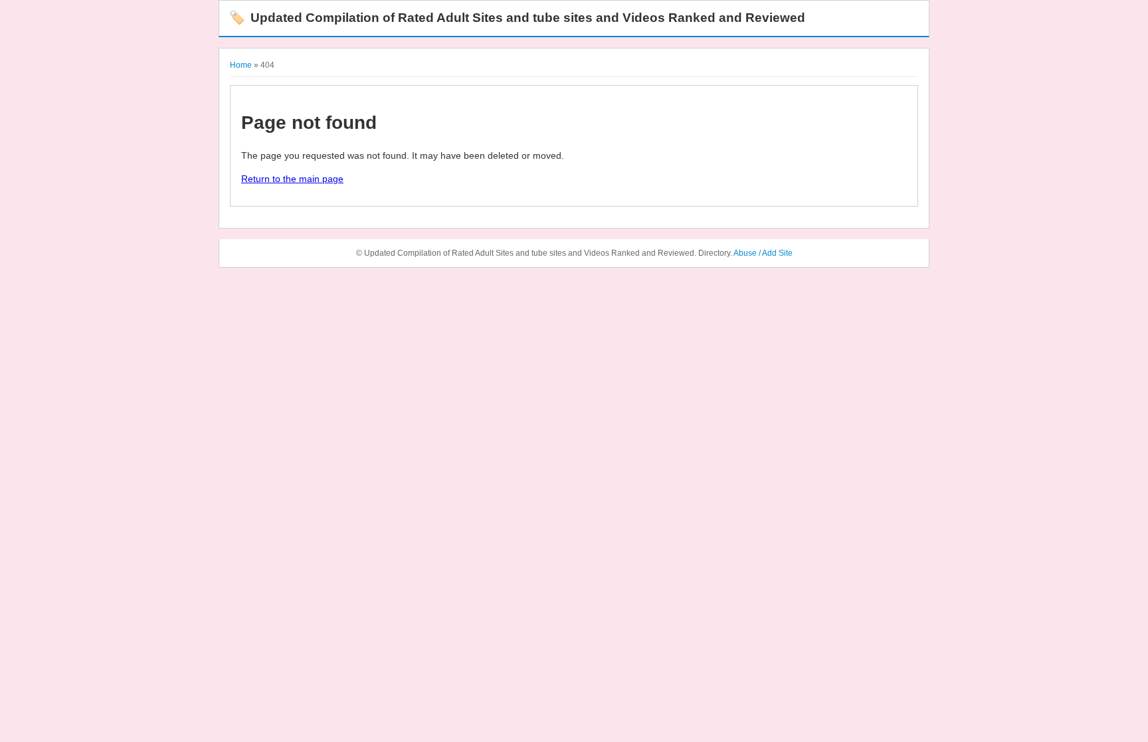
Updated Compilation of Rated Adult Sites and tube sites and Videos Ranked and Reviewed (517, 18)
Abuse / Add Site (763, 253)
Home (241, 65)
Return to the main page (292, 178)
